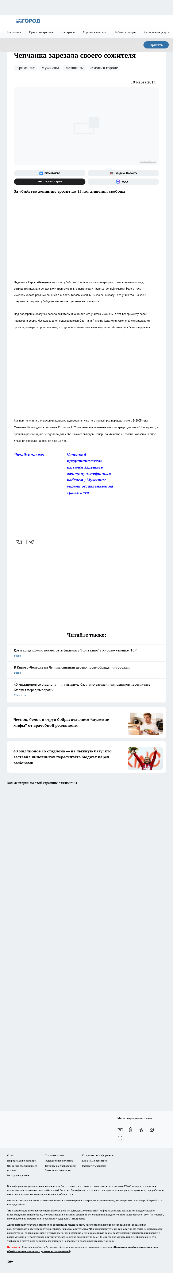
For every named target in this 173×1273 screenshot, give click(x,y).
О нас (10, 1155)
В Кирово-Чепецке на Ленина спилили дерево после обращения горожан (72, 669)
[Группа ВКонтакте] (49, 173)
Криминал (25, 67)
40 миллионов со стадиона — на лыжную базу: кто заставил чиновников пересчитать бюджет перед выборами (82, 689)
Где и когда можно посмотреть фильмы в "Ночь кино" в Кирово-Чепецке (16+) (75, 652)
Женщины (74, 67)
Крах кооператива (41, 32)
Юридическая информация (98, 1155)
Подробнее (78, 1218)
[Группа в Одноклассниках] (130, 1129)
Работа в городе (125, 32)
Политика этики (54, 1155)
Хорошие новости (95, 32)
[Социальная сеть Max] (123, 182)
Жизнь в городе (104, 67)
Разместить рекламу (94, 1165)
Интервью (68, 32)
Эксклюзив (14, 32)
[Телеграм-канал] (141, 1129)
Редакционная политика (59, 1160)
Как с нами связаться (94, 1160)
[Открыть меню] (9, 21)
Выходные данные (18, 1175)
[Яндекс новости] (123, 173)
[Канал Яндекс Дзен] (49, 182)
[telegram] (33, 542)
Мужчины (50, 67)
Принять (156, 45)
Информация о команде (21, 1160)
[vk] (19, 542)
